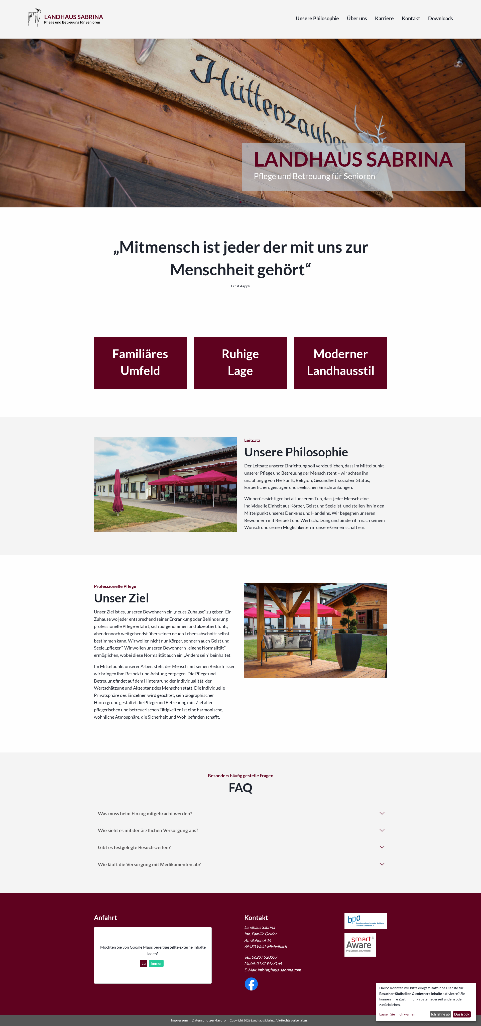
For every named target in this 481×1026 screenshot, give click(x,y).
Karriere (384, 18)
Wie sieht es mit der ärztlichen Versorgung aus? (148, 830)
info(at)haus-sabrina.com (279, 969)
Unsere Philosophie (317, 18)
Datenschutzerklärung (209, 1020)
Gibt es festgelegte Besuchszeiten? (134, 847)
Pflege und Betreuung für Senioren (314, 176)
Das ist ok (461, 1014)
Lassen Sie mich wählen (397, 1014)
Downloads (440, 18)
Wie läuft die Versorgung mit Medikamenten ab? (149, 864)
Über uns (357, 18)
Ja (144, 963)
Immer (156, 963)
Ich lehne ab (440, 1014)
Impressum (179, 1020)
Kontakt (411, 18)
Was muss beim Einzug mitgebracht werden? (145, 813)
